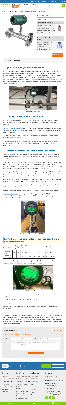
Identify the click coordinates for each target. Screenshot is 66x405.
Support (25, 4)
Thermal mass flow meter (29, 11)
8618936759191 (15, 366)
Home (13, 4)
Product (19, 4)
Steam (32, 387)
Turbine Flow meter (21, 384)
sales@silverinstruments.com (50, 1)
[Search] (63, 5)
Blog (30, 4)
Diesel (32, 384)
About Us (35, 4)
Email (7, 339)
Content (7, 342)
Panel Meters (5, 384)
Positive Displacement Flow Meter (22, 387)
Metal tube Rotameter (22, 391)
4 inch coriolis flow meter (45, 22)
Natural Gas (34, 389)
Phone (36, 339)
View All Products (58, 366)
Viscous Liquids (35, 381)
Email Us (59, 330)
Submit (36, 353)
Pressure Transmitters (8, 378)
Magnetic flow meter (22, 378)
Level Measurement (7, 381)
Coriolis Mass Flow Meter (23, 376)
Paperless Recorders (7, 387)
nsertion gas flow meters (11, 194)
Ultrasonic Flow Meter (22, 398)
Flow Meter (17, 11)
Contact (15, 6)
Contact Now (58, 54)
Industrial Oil (34, 376)
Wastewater (34, 395)
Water (32, 392)
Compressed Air (35, 378)
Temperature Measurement (6, 390)
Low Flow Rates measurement (12, 128)
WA (34, 403)
